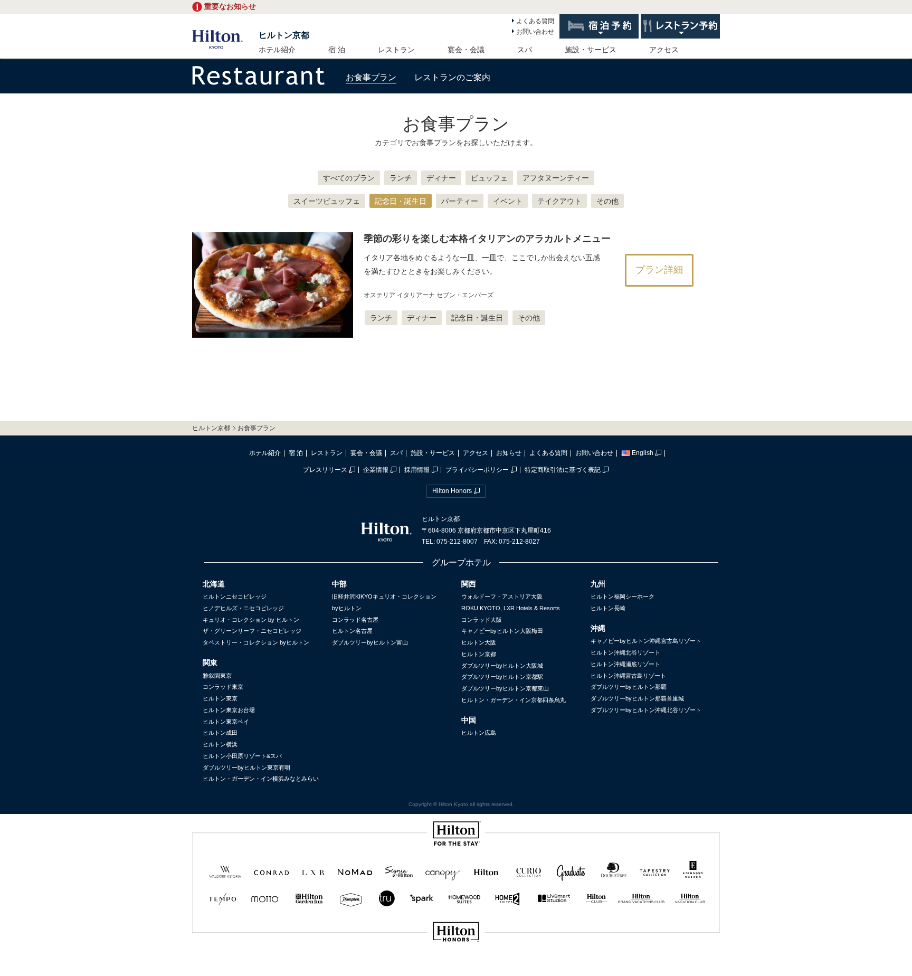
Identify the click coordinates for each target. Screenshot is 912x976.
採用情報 (417, 469)
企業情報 (375, 469)
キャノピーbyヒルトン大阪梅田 (502, 631)
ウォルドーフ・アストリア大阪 (502, 596)
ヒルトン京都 (284, 35)
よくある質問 (535, 21)
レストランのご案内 (452, 77)
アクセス (664, 49)
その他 (607, 201)
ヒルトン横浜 (220, 744)
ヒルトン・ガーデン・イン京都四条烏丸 (513, 700)
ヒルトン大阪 (478, 642)
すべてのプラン (349, 178)
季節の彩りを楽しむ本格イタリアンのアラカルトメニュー (487, 238)
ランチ (401, 178)
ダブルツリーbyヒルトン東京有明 (246, 767)
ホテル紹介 (277, 49)
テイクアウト (559, 201)
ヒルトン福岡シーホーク (622, 596)
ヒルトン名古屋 (352, 631)
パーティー (459, 201)
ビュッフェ (489, 178)
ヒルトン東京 (220, 698)
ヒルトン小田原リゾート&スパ (242, 756)
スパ (524, 49)
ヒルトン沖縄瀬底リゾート (625, 664)
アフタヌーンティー (555, 178)
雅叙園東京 (217, 675)
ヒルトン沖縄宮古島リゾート (628, 675)
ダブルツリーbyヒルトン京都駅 (502, 677)
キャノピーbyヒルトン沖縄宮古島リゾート (646, 641)
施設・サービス (590, 49)
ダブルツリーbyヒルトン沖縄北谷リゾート (646, 710)
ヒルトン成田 (220, 732)
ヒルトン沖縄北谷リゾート (625, 652)
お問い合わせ (535, 32)
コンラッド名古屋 (355, 620)
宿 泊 (336, 49)
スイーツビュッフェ (326, 201)
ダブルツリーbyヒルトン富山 (370, 642)
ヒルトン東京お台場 (229, 710)
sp (456, 967)
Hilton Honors (452, 491)
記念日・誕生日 (400, 201)
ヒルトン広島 (478, 732)
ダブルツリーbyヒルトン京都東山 (505, 688)
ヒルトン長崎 (608, 608)
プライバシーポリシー (477, 469)
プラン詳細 (659, 269)
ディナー (441, 178)
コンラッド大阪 (481, 620)
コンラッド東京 (223, 687)
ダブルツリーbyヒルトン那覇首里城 (637, 698)
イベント (507, 201)
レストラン (396, 49)
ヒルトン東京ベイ (226, 721)
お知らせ (508, 453)
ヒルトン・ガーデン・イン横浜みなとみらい (261, 778)
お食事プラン (371, 77)
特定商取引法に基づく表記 (563, 469)
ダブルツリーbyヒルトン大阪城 (502, 665)
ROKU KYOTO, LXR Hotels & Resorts (510, 608)
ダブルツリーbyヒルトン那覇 (629, 687)
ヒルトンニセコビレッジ (235, 596)
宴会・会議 (466, 49)
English (642, 453)
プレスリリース (325, 469)
